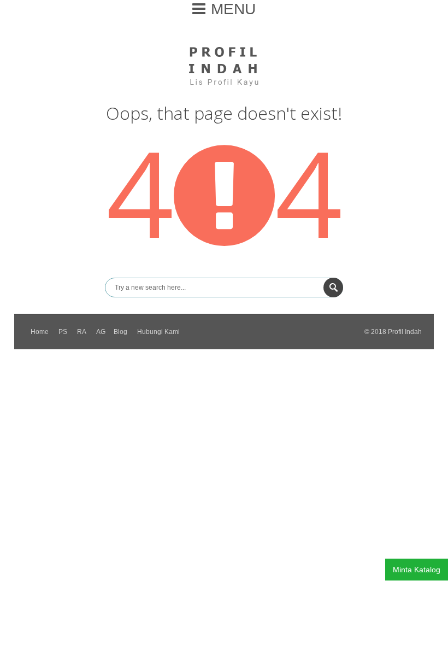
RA (81, 332)
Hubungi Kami (158, 332)
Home (40, 332)
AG (100, 332)
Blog (120, 332)
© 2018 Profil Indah (393, 332)
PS (62, 332)
